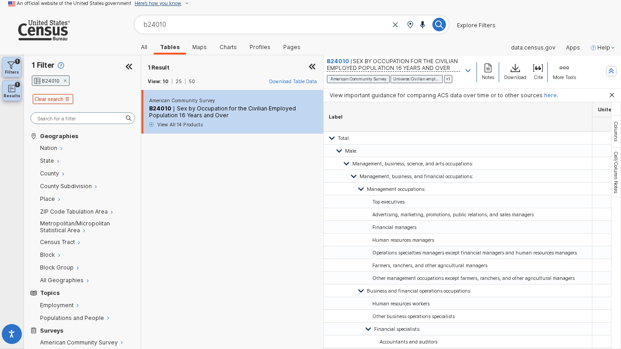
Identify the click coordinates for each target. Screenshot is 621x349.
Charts (228, 47)
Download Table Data (293, 81)
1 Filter (43, 65)
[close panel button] (312, 67)
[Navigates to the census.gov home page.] (35, 37)
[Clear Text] (395, 25)
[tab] (616, 131)
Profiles (260, 47)
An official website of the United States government (74, 3)
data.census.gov (533, 48)
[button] (410, 25)
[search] (82, 118)
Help (603, 48)
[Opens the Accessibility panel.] (12, 335)
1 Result (159, 67)
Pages (291, 47)
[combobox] (292, 24)
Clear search (49, 99)
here (550, 95)
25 (178, 81)
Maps (199, 47)
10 (166, 81)
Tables (170, 47)
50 (192, 81)
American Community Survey (182, 100)
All (144, 47)
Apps (573, 48)
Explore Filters (476, 25)
